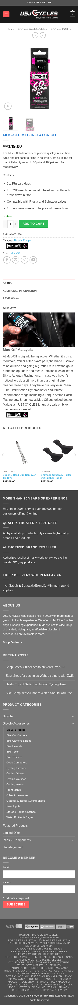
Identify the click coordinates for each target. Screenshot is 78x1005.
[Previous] (9, 78)
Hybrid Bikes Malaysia (23, 943)
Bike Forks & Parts (17, 957)
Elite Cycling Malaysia (46, 976)
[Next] (69, 78)
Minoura (65, 979)
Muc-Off (15, 253)
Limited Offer (11, 832)
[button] (6, 14)
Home (10, 28)
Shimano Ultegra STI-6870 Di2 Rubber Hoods (56, 477)
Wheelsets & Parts (30, 965)
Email (6, 867)
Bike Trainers (14, 757)
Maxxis (12, 982)
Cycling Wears (15, 784)
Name (7, 882)
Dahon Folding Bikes (24, 968)
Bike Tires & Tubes (54, 951)
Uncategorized (13, 847)
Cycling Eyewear (16, 767)
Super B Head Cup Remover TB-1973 (19, 477)
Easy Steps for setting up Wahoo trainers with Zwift (39, 675)
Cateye (35, 970)
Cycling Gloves (15, 773)
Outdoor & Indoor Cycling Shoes (25, 800)
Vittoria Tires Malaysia (57, 984)
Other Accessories (17, 795)
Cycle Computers (16, 762)
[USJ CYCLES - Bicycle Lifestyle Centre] (39, 14)
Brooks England (15, 970)
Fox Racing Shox (17, 976)
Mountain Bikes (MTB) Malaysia (39, 937)
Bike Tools (12, 751)
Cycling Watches (16, 778)
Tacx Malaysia (60, 982)
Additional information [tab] (20, 291)
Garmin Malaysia (52, 973)
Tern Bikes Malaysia (54, 968)
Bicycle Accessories (32, 28)
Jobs (12, 987)
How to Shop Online (31, 987)
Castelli (68, 970)
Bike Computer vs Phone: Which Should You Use (39, 693)
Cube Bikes (53, 965)
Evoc (68, 976)
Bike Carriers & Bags (18, 740)
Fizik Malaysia (16, 979)
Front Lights (13, 789)
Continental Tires (26, 973)
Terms (52, 987)
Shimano (42, 982)
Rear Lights (13, 806)
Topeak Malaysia (16, 984)
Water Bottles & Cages (19, 817)
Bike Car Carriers (16, 735)
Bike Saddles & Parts (25, 951)
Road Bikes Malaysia (22, 940)
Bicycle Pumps (61, 28)
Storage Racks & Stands (21, 811)
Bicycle (8, 716)
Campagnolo (50, 970)
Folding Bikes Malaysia (54, 940)
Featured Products (15, 825)
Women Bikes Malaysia (55, 943)
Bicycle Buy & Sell (45, 935)
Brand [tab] (7, 283)
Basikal (24, 935)
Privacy (63, 987)
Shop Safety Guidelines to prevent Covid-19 (35, 667)
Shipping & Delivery (53, 990)
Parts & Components (17, 840)
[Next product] (35, 35)
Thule (34, 984)
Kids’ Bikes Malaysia (38, 946)
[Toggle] (73, 716)
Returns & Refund (24, 990)
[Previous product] (43, 35)
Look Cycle (36, 979)
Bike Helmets (14, 746)
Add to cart (34, 223)
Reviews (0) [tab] (11, 298)
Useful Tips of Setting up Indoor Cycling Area (36, 684)
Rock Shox (27, 982)
